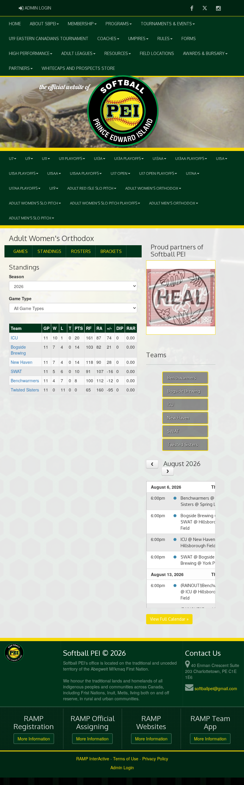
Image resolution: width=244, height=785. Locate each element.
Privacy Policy (155, 759)
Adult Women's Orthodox (151, 188)
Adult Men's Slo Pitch (30, 217)
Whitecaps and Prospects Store (78, 68)
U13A (98, 158)
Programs (117, 23)
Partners (19, 68)
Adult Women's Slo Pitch (33, 203)
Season (16, 276)
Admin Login (122, 767)
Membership (81, 23)
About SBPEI (43, 23)
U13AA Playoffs (189, 158)
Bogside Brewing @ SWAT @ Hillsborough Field (202, 522)
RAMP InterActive (92, 759)
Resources (116, 53)
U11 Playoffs (70, 158)
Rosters (81, 251)
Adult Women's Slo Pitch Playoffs (103, 203)
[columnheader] (25, 328)
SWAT (16, 371)
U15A (220, 158)
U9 (27, 158)
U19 (52, 188)
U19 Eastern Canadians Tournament (48, 38)
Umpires (137, 38)
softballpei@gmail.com (216, 688)
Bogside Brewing (18, 350)
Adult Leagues (77, 53)
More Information (34, 739)
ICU (14, 338)
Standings (49, 251)
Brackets (111, 251)
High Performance (29, 53)
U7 (11, 158)
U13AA (158, 158)
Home (15, 23)
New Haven (21, 362)
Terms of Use (125, 759)
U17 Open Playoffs (156, 173)
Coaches (106, 38)
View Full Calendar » (169, 619)
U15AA (52, 173)
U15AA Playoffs (84, 173)
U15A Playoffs (22, 173)
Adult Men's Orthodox (172, 203)
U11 (44, 158)
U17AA (191, 173)
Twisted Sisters (25, 390)
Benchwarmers (25, 380)
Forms (189, 38)
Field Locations (157, 53)
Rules (163, 38)
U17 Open (119, 173)
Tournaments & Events (166, 23)
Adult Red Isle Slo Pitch (90, 188)
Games (20, 251)
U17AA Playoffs (23, 188)
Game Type (20, 298)
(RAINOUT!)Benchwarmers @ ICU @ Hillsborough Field (206, 591)
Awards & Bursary (204, 53)
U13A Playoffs (127, 158)
